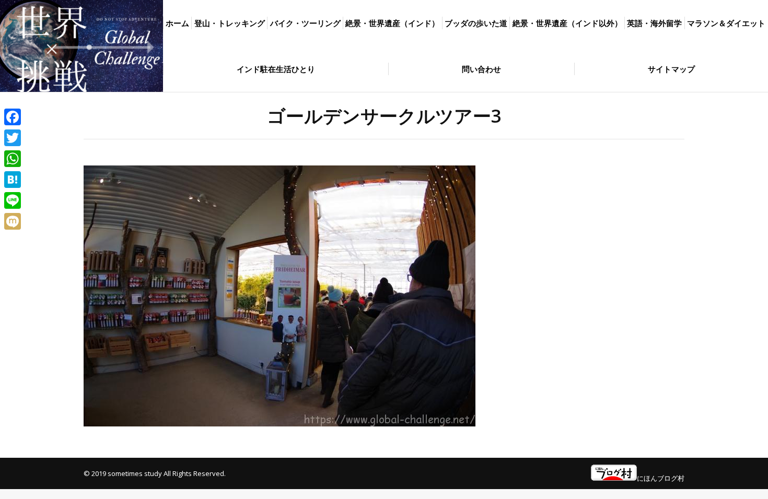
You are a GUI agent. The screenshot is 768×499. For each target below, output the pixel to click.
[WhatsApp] (12, 158)
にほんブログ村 (660, 478)
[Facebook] (12, 116)
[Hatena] (12, 179)
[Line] (12, 200)
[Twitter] (12, 137)
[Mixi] (12, 221)
